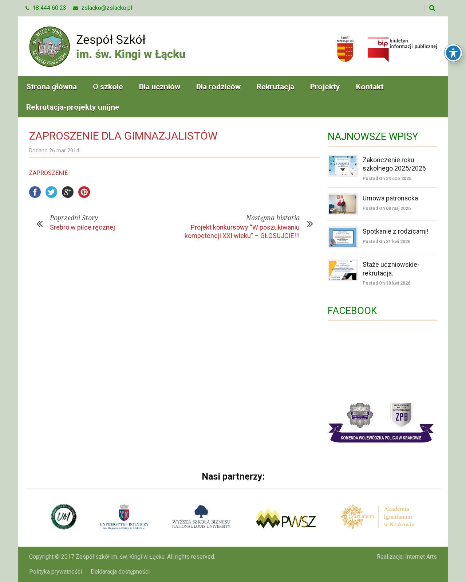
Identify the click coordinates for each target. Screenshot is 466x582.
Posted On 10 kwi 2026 (386, 283)
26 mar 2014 (64, 150)
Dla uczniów (159, 86)
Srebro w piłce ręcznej (82, 227)
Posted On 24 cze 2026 (387, 178)
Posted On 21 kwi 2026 (386, 241)
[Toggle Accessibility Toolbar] (453, 53)
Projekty (325, 86)
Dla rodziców (218, 86)
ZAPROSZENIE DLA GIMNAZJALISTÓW (123, 135)
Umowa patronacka (390, 198)
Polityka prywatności (55, 571)
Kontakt (370, 86)
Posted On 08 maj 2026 (387, 208)
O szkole (108, 86)
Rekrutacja (275, 86)
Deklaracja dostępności (120, 571)
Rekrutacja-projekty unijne (72, 107)
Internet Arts (421, 556)
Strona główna (51, 86)
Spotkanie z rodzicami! (396, 231)
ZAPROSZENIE (48, 172)
